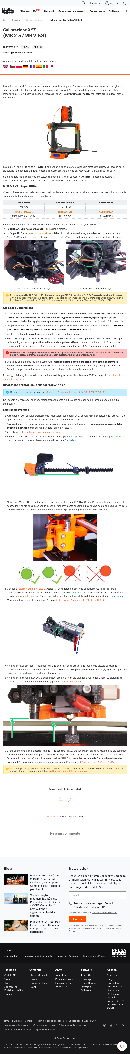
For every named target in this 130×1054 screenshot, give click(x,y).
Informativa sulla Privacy (88, 928)
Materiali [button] (49, 11)
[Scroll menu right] (126, 11)
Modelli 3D (10, 975)
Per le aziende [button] (97, 11)
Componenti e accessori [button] (71, 11)
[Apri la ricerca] (84, 3)
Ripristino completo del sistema (69, 770)
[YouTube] (123, 1025)
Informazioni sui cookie (43, 1025)
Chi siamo (112, 975)
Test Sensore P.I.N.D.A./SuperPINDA (95, 762)
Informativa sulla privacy (16, 1025)
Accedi (51, 815)
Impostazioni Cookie (45, 1029)
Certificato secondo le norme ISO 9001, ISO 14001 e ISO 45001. (116, 1001)
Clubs (7, 982)
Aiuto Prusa (61, 975)
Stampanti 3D (12, 955)
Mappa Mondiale (38, 975)
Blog (109, 979)
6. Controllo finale (71, 681)
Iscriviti (77, 919)
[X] (117, 1025)
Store (7, 979)
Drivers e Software (86, 988)
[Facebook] (104, 1025)
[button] (5, 66)
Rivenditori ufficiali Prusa (114, 984)
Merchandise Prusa (94, 955)
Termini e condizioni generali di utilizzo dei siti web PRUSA (66, 1020)
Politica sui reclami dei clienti (73, 1025)
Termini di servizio (110, 928)
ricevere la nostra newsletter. (104, 912)
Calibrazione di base (35, 20)
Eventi (32, 986)
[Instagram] (111, 1025)
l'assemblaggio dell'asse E (31, 588)
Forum (33, 979)
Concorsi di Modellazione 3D (13, 988)
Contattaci (113, 990)
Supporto (16, 20)
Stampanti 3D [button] (29, 10)
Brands (8, 993)
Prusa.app (86, 979)
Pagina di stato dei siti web (17, 1029)
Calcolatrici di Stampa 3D (63, 984)
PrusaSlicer (87, 975)
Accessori (74, 955)
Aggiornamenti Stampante (37, 955)
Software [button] (114, 11)
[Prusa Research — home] (8, 11)
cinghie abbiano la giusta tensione (43, 432)
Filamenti (60, 955)
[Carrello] (125, 3)
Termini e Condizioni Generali (18, 1020)
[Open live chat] (122, 1046)
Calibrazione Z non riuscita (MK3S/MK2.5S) (80, 600)
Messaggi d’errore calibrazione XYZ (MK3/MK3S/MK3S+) (77, 392)
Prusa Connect (89, 982)
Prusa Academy (64, 979)
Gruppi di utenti (38, 982)
